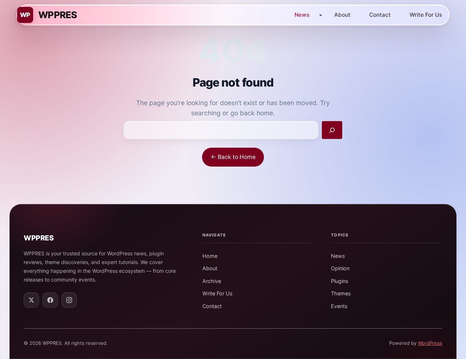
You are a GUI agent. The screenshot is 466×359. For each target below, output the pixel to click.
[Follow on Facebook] (50, 300)
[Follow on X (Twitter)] (31, 300)
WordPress (430, 343)
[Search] (332, 130)
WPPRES (57, 14)
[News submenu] (320, 14)
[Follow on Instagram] (69, 300)
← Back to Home (233, 156)
